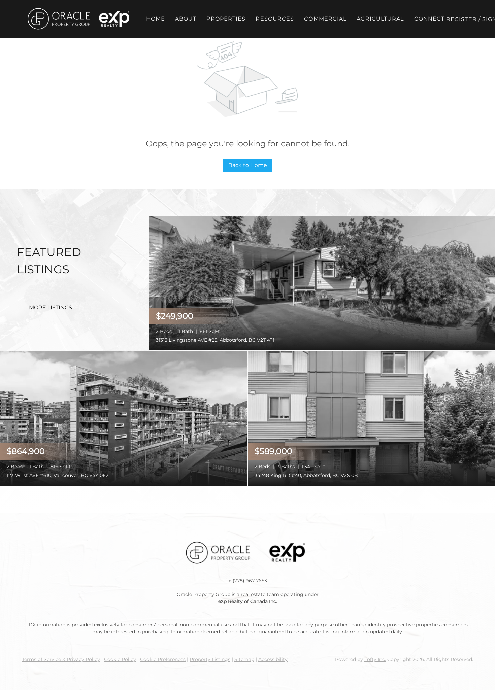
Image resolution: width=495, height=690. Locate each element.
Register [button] (461, 19)
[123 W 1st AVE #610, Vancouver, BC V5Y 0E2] (123, 418)
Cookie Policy (120, 659)
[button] (58, 19)
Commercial (325, 18)
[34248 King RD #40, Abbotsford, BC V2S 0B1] (371, 418)
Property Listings (210, 659)
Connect (429, 18)
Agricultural (380, 18)
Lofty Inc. (375, 659)
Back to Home (247, 165)
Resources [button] (275, 18)
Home (155, 18)
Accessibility (273, 659)
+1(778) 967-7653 (247, 581)
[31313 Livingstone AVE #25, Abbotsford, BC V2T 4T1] (322, 282)
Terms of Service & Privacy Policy (61, 659)
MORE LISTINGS (50, 307)
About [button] (186, 18)
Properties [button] (225, 18)
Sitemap (244, 659)
